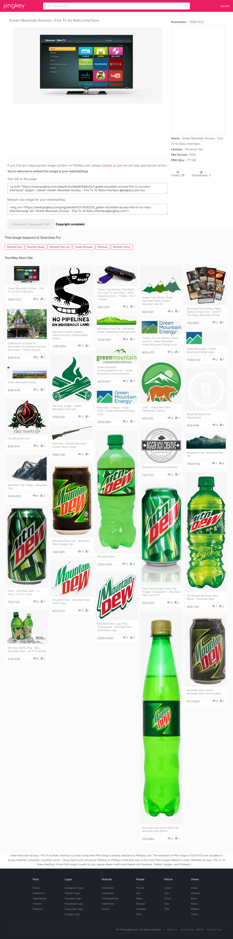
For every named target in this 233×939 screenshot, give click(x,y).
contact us (109, 165)
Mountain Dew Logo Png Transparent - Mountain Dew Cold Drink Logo (114, 627)
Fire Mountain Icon (19, 438)
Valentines (108, 903)
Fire (166, 893)
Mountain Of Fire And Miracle (159, 467)
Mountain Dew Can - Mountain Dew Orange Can (70, 542)
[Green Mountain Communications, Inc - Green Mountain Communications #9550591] (116, 356)
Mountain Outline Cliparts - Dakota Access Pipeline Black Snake (70, 335)
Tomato (37, 903)
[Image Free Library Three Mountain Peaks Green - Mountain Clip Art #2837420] (161, 279)
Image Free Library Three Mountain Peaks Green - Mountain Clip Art (157, 300)
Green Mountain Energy (22, 382)
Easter (105, 908)
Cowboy (141, 908)
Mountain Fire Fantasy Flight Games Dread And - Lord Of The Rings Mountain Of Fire (204, 312)
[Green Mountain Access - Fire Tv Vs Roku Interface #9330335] (27, 275)
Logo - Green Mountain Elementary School (156, 409)
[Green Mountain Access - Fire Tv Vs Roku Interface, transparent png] (87, 65)
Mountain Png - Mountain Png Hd (205, 454)
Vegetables (39, 898)
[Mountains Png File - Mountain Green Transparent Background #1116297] (116, 320)
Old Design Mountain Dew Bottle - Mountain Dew (202, 597)
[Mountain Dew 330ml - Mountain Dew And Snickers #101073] (206, 651)
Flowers (195, 893)
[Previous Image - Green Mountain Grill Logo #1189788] (72, 378)
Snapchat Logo (74, 908)
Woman (140, 903)
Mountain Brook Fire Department (199, 416)
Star (166, 903)
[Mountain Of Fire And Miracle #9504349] (161, 445)
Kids (138, 914)
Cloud (167, 887)
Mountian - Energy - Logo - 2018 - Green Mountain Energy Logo (116, 411)
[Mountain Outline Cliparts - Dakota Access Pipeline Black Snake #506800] (72, 296)
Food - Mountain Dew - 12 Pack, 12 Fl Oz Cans (24, 592)
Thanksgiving (110, 898)
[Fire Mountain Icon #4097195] (27, 417)
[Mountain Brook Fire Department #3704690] (206, 390)
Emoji (194, 887)
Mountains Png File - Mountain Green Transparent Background (116, 330)
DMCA (200, 929)
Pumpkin (38, 908)
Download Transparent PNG (31, 224)
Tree (167, 908)
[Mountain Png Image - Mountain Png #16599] (27, 468)
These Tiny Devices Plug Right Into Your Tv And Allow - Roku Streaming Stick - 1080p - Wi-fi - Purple (116, 294)
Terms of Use (214, 929)
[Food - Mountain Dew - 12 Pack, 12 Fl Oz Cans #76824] (27, 546)
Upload (224, 6)
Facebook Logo (74, 903)
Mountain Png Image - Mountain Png (27, 486)
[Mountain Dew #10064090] (116, 491)
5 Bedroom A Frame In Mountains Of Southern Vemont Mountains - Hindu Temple (27, 346)
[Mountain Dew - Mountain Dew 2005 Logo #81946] (72, 578)
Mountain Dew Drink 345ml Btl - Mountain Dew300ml (161, 829)
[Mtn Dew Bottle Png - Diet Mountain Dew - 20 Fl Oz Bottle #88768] (27, 627)
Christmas (108, 887)
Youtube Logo (73, 898)
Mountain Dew (106, 556)
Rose (194, 898)
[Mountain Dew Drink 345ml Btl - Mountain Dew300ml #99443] (161, 718)
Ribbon (195, 908)
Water (194, 903)
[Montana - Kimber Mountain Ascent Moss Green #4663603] (72, 433)
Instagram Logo (74, 887)
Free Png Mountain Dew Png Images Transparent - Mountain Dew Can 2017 (161, 592)
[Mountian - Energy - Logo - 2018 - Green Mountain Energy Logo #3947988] (116, 397)
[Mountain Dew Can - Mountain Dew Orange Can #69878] (72, 500)
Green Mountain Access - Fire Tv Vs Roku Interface (26, 290)
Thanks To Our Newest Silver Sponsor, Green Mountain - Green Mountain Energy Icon (159, 341)
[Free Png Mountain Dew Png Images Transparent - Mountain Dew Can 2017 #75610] (161, 534)
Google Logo (72, 914)
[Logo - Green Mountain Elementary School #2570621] (161, 382)
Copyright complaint (70, 224)
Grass (167, 898)
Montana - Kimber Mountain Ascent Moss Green (69, 445)
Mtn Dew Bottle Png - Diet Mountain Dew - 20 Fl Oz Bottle (27, 649)
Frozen (140, 887)
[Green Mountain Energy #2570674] (27, 372)
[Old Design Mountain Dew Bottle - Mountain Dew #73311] (206, 532)
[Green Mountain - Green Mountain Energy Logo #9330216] (206, 338)
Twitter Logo (72, 893)
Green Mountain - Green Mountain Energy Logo (201, 350)
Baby (139, 898)
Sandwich (39, 893)
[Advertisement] (88, 131)
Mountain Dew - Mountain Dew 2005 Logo (71, 601)
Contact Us (187, 929)
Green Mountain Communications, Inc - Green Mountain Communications (115, 370)
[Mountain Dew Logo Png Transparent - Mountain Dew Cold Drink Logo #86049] (116, 596)
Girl (138, 893)
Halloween (108, 893)
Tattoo (194, 914)
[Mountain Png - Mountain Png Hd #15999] (206, 441)
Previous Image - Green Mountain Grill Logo (66, 407)
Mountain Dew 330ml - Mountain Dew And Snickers (204, 692)
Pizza (36, 887)
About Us (172, 929)
